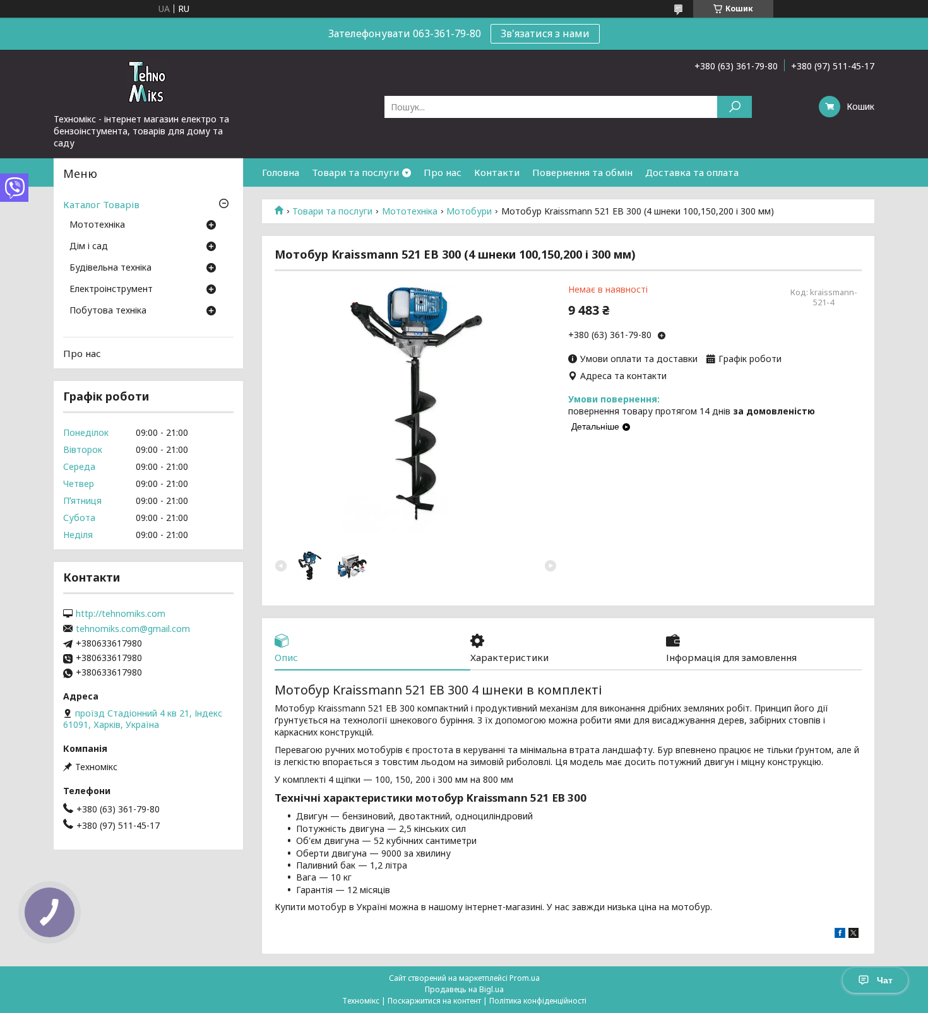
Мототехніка (409, 211)
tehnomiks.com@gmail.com (133, 629)
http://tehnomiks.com (120, 613)
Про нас (442, 172)
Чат (885, 980)
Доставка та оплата (692, 172)
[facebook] (840, 934)
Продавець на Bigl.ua (464, 989)
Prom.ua (524, 978)
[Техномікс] (148, 81)
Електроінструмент (111, 289)
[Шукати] (734, 107)
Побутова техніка (107, 311)
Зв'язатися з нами (545, 33)
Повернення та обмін (582, 172)
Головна (280, 172)
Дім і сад (88, 247)
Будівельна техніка (110, 268)
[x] (853, 934)
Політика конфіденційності (537, 1000)
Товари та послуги (355, 172)
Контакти (497, 172)
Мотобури (469, 211)
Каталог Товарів (101, 204)
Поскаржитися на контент (434, 1000)
